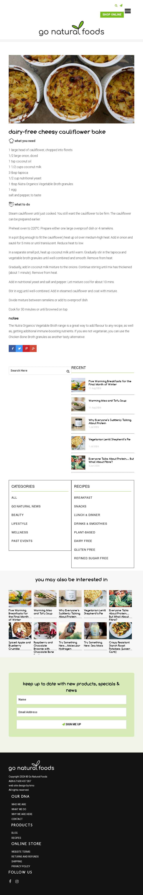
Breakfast (83, 498)
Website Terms (21, 851)
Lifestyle (20, 524)
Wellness (20, 532)
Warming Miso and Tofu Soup (107, 400)
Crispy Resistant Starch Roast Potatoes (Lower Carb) (119, 647)
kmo (31, 785)
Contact (17, 819)
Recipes (16, 838)
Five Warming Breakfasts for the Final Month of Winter (110, 383)
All (14, 498)
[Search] (117, 5)
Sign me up (73, 724)
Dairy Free (83, 541)
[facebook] (12, 881)
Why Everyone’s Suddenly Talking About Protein (69, 613)
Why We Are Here (22, 814)
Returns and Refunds (25, 856)
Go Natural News (26, 506)
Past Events (22, 541)
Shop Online (112, 14)
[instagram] (18, 881)
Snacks (80, 506)
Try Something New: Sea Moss (93, 644)
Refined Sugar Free (91, 558)
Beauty (18, 515)
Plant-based (84, 532)
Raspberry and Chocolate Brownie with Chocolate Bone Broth (44, 648)
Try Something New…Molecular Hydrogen (69, 645)
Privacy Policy (21, 866)
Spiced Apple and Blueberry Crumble (20, 645)
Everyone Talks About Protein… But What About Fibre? (111, 460)
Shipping (17, 861)
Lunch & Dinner (87, 515)
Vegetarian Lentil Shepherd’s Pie (109, 439)
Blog (15, 832)
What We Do (19, 809)
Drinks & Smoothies (90, 524)
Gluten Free (84, 550)
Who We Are (19, 804)
